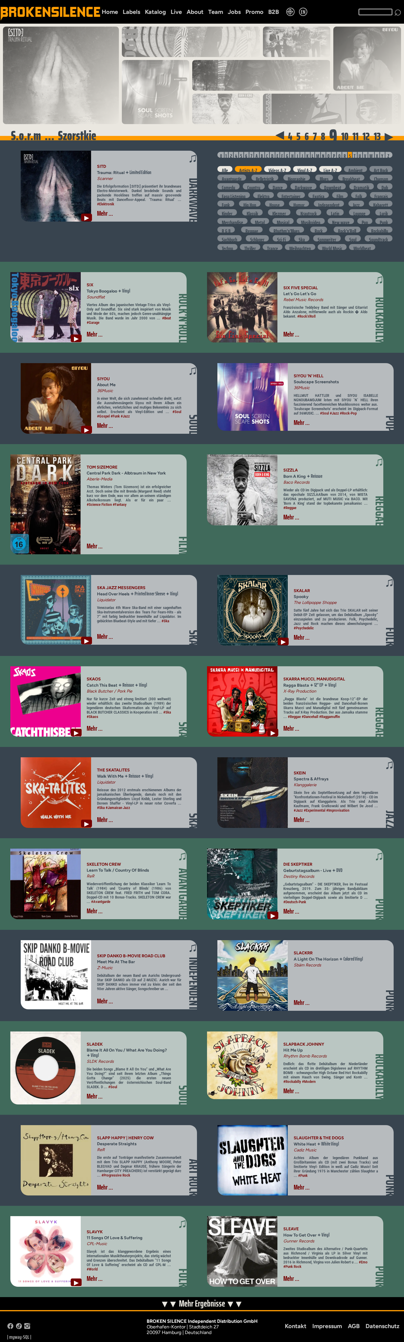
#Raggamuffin (329, 716)
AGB (354, 1326)
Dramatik (361, 186)
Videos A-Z (277, 169)
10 (344, 136)
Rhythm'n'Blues (287, 230)
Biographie (297, 178)
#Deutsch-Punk (294, 902)
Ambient (355, 169)
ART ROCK (193, 1177)
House (274, 204)
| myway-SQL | (19, 1337)
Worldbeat (362, 247)
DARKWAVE (193, 200)
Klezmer (279, 212)
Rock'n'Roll (347, 230)
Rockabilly (379, 230)
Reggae (251, 230)
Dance (278, 186)
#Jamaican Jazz (118, 807)
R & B (226, 230)
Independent (329, 204)
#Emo (363, 1262)
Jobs (234, 11)
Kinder (227, 212)
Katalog (155, 11)
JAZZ (390, 819)
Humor (299, 204)
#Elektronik (105, 204)
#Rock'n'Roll (306, 316)
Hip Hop (249, 204)
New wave (341, 221)
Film (340, 195)
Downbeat (332, 186)
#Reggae (289, 508)
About (195, 11)
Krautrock (308, 212)
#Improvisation (337, 810)
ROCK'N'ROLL (183, 318)
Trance (272, 247)
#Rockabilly (292, 1081)
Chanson (381, 178)
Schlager (257, 238)
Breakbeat (351, 178)
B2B (273, 11)
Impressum (327, 1326)
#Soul (176, 412)
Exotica (318, 195)
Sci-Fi (281, 238)
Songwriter (327, 238)
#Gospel (103, 416)
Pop (365, 221)
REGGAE (379, 511)
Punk (384, 221)
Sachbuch (229, 238)
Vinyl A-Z (305, 169)
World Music (332, 247)
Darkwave (303, 186)
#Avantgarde (100, 901)
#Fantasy (120, 504)
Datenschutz (383, 1326)
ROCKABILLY (379, 320)
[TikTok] (19, 1327)
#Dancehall (310, 716)
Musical (283, 221)
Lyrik (384, 212)
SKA (193, 638)
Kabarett (380, 204)
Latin (335, 212)
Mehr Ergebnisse (202, 1303)
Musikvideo (310, 221)
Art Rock (381, 169)
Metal (260, 221)
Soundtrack (378, 238)
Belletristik (265, 178)
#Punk (303, 1175)
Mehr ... (105, 213)
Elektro (263, 195)
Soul (352, 238)
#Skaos (92, 716)
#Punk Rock (292, 1266)
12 (366, 136)
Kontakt (295, 1326)
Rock (319, 230)
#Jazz (125, 416)
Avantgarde (232, 178)
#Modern (309, 1081)
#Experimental (314, 810)
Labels (131, 11)
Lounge (359, 212)
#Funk (115, 416)
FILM (183, 545)
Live (176, 11)
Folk (358, 195)
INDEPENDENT (193, 983)
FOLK (390, 636)
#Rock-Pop (348, 413)
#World (92, 1269)
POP (390, 423)
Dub (385, 186)
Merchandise (232, 221)
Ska (302, 238)
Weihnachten (300, 247)
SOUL (193, 425)
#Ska (165, 621)
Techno (227, 247)
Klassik (252, 212)
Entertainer (291, 195)
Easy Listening (233, 195)
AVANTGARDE (183, 894)
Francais (381, 195)
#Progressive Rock (115, 1175)
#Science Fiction (99, 504)
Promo (254, 11)
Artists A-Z (248, 169)
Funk (226, 204)
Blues (324, 178)
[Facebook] (10, 1327)
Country (253, 186)
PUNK (379, 909)
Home (110, 11)
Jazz (356, 204)
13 (377, 136)
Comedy (228, 186)
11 (355, 136)
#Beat (166, 318)
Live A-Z (330, 169)
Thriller (250, 247)
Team (215, 11)
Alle (225, 169)
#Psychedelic (304, 628)
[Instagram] (27, 1327)
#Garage (93, 322)
